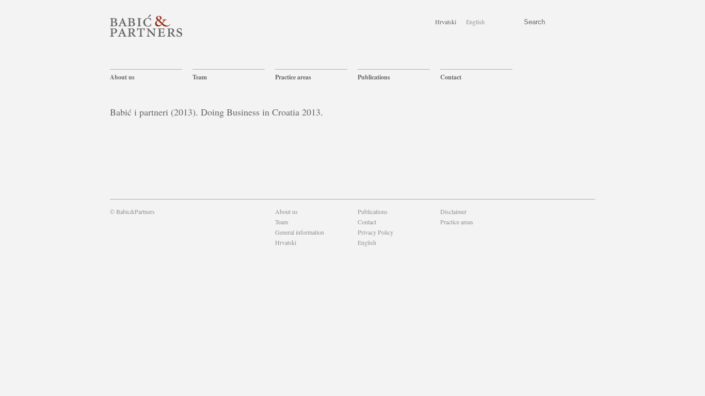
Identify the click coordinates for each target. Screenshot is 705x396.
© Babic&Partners (132, 211)
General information (299, 232)
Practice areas (293, 77)
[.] (441, 232)
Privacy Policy (375, 232)
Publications (374, 77)
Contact (450, 77)
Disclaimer (453, 211)
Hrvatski (445, 22)
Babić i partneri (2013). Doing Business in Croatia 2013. (216, 112)
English (475, 22)
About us (122, 77)
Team (200, 77)
